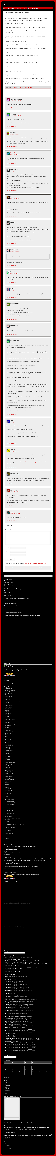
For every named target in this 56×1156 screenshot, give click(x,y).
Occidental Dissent (9, 773)
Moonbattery (7, 765)
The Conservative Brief (10, 802)
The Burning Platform (9, 799)
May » (9, 1077)
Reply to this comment (11, 107)
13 (25, 1069)
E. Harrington (7, 854)
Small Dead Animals (9, 792)
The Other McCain (9, 809)
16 (46, 1069)
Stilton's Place (8, 795)
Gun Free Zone (8, 739)
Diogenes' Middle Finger (10, 724)
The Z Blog (7, 821)
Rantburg (7, 784)
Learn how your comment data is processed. (35, 563)
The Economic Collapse (10, 804)
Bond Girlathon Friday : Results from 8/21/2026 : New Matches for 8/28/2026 (22, 963)
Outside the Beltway (9, 776)
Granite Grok (7, 738)
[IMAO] (4, 5)
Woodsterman (8, 835)
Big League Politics (9, 705)
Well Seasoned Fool (9, 833)
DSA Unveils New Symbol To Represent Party (14, 962)
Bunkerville (7, 711)
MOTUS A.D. (7, 767)
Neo (6, 768)
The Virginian (7, 819)
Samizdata (7, 787)
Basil (6, 1093)
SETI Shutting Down (44, 568)
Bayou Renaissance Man (10, 704)
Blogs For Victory (8, 707)
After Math (7, 694)
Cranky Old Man (8, 721)
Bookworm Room (8, 708)
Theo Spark (7, 822)
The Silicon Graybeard (9, 813)
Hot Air (6, 741)
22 (39, 1071)
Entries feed (7, 1145)
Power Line (7, 782)
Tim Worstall (7, 825)
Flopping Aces (8, 730)
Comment (8, 530)
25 (12, 1074)
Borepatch (7, 710)
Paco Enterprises (8, 778)
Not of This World (8, 772)
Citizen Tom (7, 716)
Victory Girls (7, 829)
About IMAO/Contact (33, 8)
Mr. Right (7, 1088)
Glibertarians (7, 735)
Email (7, 551)
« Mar (5, 1077)
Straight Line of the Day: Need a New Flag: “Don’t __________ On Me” (20, 967)
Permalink (30, 87)
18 (12, 1071)
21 (32, 1071)
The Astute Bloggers (9, 798)
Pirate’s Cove (8, 781)
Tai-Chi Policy (7, 796)
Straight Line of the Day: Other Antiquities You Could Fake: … (18, 960)
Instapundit (7, 747)
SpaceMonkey (8, 1090)
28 (32, 1074)
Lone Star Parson (8, 753)
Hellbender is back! (8, 582)
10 (5, 1069)
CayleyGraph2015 (9, 999)
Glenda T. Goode (8, 733)
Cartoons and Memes (9, 968)
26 (19, 1074)
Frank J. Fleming (11, 8)
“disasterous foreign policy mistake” (34, 462)
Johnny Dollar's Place (9, 748)
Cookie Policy (7, 1137)
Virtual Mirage (8, 830)
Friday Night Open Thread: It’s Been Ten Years (15, 957)
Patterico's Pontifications (10, 779)
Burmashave (13, 153)
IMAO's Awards (7, 840)
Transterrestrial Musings (10, 827)
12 (19, 1069)
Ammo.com (7, 699)
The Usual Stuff (15, 87)
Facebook (19, 8)
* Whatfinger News (9, 688)
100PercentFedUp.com (10, 690)
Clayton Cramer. (8, 718)
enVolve (6, 728)
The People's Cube (9, 810)
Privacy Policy (7, 1138)
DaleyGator (7, 722)
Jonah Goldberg (7, 857)
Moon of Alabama (8, 764)
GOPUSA (6, 736)
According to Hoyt (9, 691)
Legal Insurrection (9, 750)
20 (25, 1071)
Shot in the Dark (8, 790)
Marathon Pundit (8, 756)
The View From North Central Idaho (12, 818)
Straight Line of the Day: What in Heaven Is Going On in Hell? (18, 970)
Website (7, 555)
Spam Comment (8, 868)
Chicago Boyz (7, 714)
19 (19, 1071)
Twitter (25, 8)
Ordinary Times (8, 775)
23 (46, 1071)
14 (32, 1069)
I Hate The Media (8, 744)
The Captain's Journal (9, 801)
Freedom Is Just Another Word (11, 731)
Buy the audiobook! (8, 595)
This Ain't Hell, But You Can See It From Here (14, 824)
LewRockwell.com (8, 751)
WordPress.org (8, 1148)
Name (7, 548)
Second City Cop (8, 788)
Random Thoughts (12, 568)
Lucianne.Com (8, 755)
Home (4, 8)
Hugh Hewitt (7, 742)
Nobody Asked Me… (9, 770)
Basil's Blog (7, 702)
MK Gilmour (7, 761)
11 (12, 1069)
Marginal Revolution (9, 758)
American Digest (8, 696)
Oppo (6, 1084)
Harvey (6, 1091)
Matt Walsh (7, 759)
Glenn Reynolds (7, 848)
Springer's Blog (8, 793)
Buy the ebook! (7, 584)
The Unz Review (8, 816)
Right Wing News (8, 785)
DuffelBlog (7, 727)
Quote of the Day (8, 959)
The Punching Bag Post (10, 812)
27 (25, 1074)
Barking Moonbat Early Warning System (13, 701)
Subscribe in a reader (9, 683)
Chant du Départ (8, 713)
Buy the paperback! (8, 585)
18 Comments (23, 87)
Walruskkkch (7, 1085)
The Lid (6, 807)
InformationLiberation (9, 745)
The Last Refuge (8, 805)
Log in (6, 1143)
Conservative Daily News (10, 719)
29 (39, 1074)
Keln (6, 1087)
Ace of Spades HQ (9, 693)
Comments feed (8, 1146)
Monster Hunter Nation (10, 762)
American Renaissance (10, 698)
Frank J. (11, 15)
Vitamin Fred (7, 832)
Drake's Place (8, 725)
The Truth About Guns (9, 815)
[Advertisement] (10, 639)
